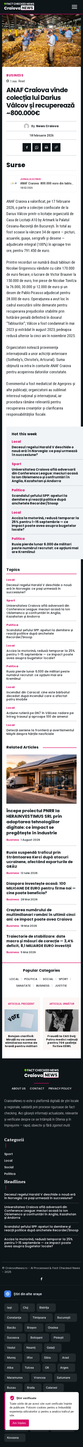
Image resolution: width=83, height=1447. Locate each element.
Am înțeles (19, 1423)
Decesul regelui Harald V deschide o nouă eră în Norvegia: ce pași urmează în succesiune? (44, 451)
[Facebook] (27, 147)
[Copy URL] (56, 147)
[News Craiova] (27, 126)
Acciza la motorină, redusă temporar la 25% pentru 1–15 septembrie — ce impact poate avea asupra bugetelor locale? (45, 524)
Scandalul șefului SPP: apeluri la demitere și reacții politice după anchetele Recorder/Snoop (39, 499)
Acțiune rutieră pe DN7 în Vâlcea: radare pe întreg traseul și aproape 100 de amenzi (40, 715)
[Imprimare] (46, 147)
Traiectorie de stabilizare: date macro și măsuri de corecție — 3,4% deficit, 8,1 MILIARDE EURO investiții (39, 941)
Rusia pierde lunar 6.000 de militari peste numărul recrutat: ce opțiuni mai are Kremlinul (45, 548)
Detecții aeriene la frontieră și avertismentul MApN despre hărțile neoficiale (40, 732)
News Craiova (47, 126)
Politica (18, 490)
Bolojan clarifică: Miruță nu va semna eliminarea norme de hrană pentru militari (21, 1041)
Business (14, 75)
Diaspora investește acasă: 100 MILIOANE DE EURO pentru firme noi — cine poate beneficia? (41, 888)
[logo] (19, 7)
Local (16, 441)
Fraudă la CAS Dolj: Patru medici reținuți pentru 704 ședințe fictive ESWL (62, 1041)
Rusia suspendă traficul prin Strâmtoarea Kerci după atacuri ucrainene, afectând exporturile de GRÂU (39, 859)
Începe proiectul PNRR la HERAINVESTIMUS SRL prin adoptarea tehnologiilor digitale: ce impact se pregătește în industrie (34, 822)
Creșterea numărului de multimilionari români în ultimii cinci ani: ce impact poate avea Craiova (40, 914)
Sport (16, 464)
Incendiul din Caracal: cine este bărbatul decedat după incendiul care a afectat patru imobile (38, 696)
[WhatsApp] (36, 147)
